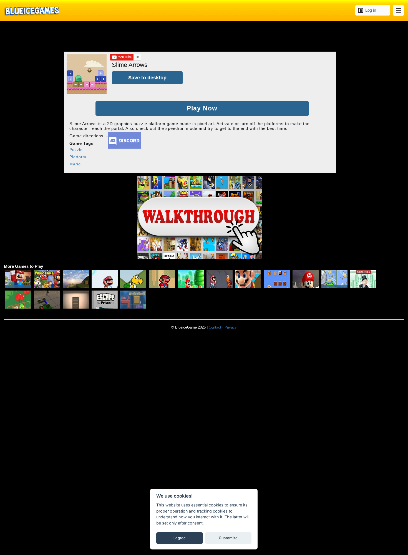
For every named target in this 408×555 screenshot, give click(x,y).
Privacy (231, 327)
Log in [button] (370, 10)
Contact (215, 327)
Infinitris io (133, 300)
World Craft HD (76, 279)
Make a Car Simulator (47, 300)
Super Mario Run (191, 279)
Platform (77, 157)
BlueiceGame (31, 10)
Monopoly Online (363, 279)
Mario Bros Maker (277, 279)
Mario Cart (306, 279)
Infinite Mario (162, 279)
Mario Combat (219, 279)
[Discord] (124, 147)
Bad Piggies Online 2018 (334, 279)
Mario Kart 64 (47, 279)
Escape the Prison (105, 300)
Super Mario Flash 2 (105, 279)
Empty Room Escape (76, 300)
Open (398, 10)
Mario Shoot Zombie (248, 279)
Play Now (202, 108)
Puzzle (76, 149)
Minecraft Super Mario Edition (18, 279)
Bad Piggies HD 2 (18, 300)
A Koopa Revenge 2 (133, 279)
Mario (75, 164)
